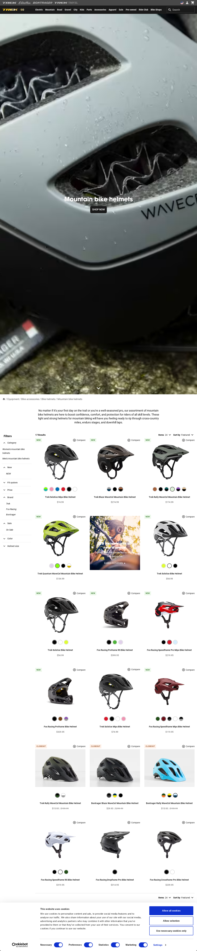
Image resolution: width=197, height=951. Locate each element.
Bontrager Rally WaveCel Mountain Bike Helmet (169, 803)
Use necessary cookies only (171, 930)
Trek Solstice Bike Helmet (169, 573)
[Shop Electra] (25, 3)
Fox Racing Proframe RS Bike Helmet (115, 650)
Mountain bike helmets (69, 399)
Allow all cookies (171, 910)
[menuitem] (39, 10)
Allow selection (171, 920)
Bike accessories (30, 399)
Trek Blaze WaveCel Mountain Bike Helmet (115, 497)
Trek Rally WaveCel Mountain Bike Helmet (169, 497)
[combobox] (181, 10)
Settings (157, 945)
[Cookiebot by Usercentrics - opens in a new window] (19, 945)
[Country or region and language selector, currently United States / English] (181, 2)
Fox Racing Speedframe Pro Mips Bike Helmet (169, 650)
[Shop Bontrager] (42, 3)
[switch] (88, 944)
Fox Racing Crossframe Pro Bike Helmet (169, 880)
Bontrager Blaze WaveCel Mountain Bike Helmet (115, 803)
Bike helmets (48, 399)
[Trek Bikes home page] (9, 3)
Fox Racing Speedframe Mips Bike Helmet (169, 726)
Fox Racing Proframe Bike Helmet (60, 726)
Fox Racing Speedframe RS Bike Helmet (60, 880)
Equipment (13, 399)
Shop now (98, 209)
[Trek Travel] (66, 3)
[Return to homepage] (3, 399)
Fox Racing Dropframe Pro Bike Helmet (115, 880)
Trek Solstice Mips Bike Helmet (60, 497)
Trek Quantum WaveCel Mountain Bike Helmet (60, 573)
